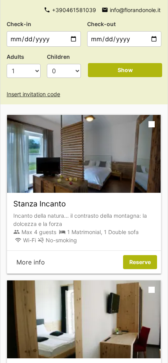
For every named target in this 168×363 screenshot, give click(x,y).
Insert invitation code (33, 94)
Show (125, 70)
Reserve (140, 262)
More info (30, 262)
